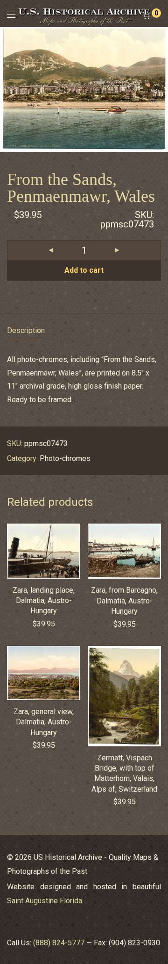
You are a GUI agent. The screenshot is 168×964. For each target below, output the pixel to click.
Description (26, 330)
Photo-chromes (65, 458)
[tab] (84, 331)
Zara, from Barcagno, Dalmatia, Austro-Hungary (124, 601)
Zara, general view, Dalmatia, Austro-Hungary (44, 722)
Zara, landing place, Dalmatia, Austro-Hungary (44, 601)
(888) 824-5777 (58, 942)
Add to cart (84, 270)
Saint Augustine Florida (44, 900)
